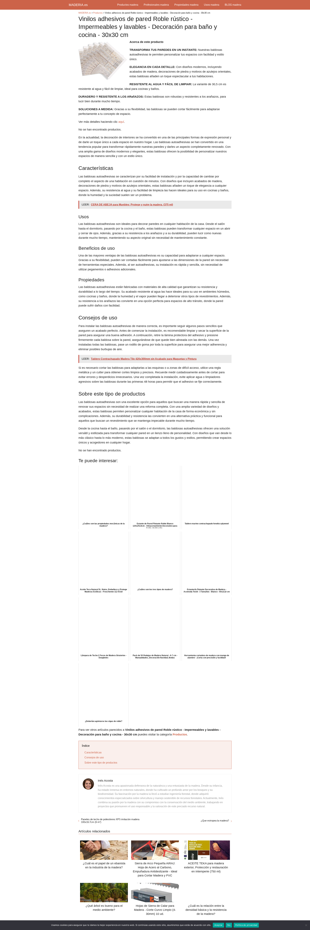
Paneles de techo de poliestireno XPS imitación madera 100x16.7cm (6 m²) (110, 820)
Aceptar (218, 925)
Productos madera (127, 4)
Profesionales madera (156, 4)
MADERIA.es (78, 5)
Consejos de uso (94, 757)
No (228, 925)
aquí (121, 121)
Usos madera (211, 4)
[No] (306, 925)
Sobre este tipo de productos (100, 762)
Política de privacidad (246, 925)
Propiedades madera (186, 4)
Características (93, 752)
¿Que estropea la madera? (215, 820)
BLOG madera (233, 4)
